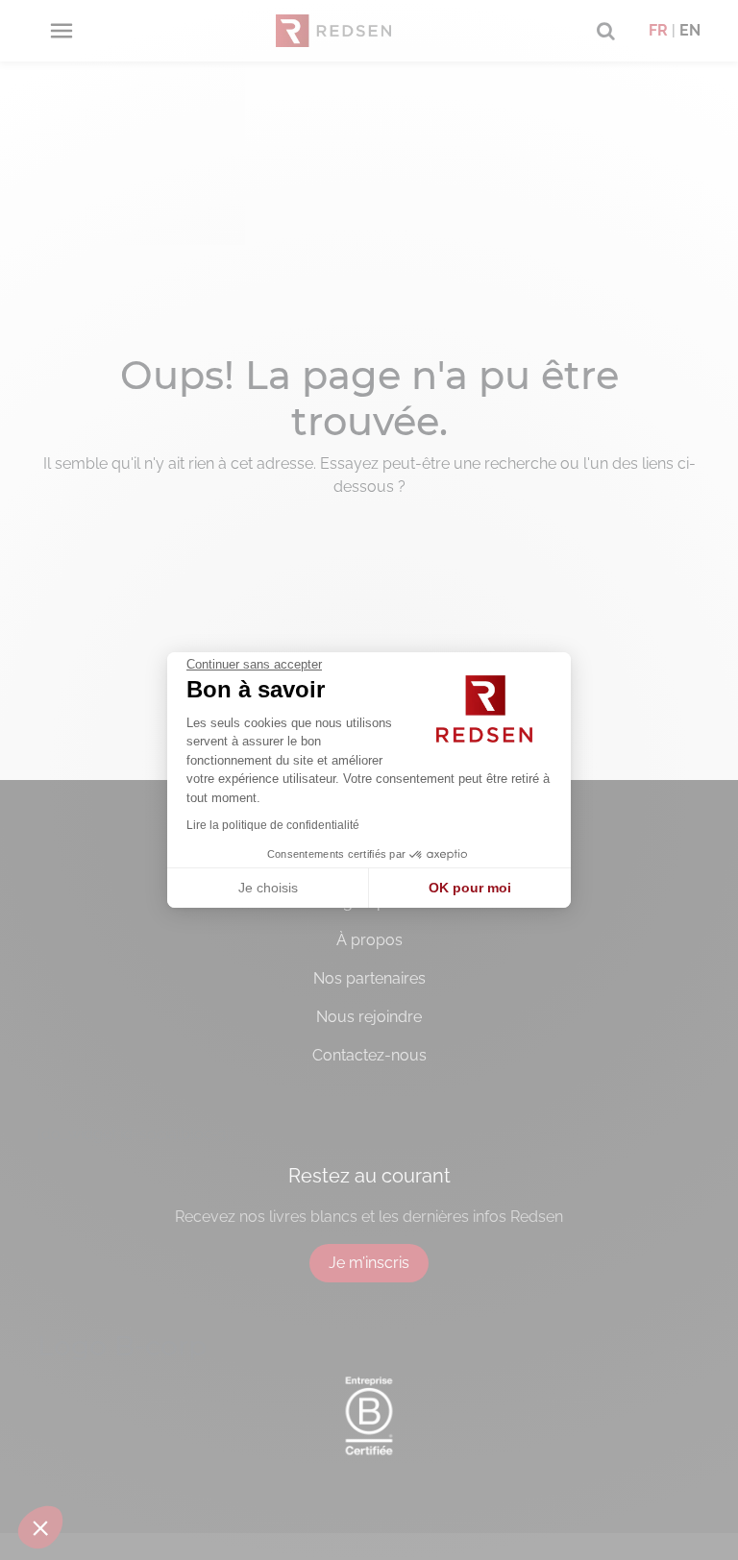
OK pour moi (470, 887)
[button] (40, 1527)
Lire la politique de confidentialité (272, 825)
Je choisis (268, 887)
